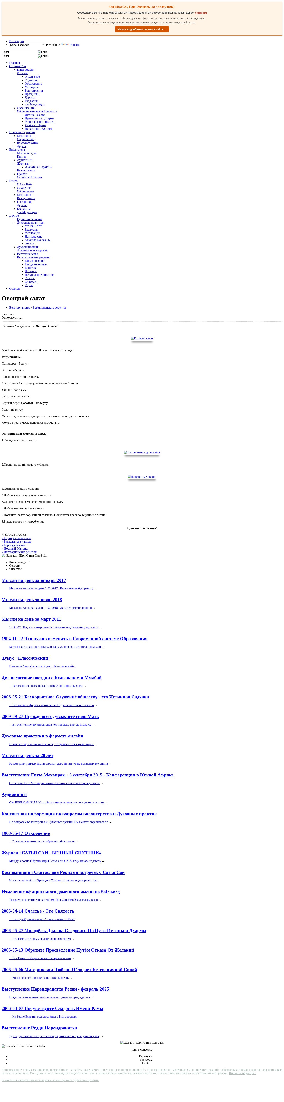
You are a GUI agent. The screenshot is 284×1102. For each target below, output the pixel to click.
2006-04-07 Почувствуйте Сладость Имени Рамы (52, 1008)
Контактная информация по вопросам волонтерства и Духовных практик (79, 813)
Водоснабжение (27, 142)
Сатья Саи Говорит (29, 177)
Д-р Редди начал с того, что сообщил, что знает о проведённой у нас (54, 1036)
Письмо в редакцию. (242, 1073)
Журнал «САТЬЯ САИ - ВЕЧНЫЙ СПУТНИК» (51, 852)
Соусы (29, 285)
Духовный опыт (27, 247)
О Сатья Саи (17, 66)
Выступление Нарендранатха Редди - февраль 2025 (55, 989)
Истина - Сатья (35, 114)
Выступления (34, 90)
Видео (13, 180)
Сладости (31, 281)
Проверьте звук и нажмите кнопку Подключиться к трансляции (51, 744)
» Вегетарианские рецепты (19, 552)
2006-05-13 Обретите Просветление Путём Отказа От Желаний (68, 950)
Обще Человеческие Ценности (37, 111)
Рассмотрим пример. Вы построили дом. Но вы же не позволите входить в (58, 763)
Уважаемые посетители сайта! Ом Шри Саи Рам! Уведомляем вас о (53, 899)
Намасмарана (33, 236)
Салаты (30, 278)
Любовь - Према (35, 125)
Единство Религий (29, 219)
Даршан (30, 97)
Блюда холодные (36, 264)
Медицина (32, 87)
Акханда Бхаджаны (37, 240)
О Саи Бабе (32, 76)
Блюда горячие (34, 260)
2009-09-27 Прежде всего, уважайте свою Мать (50, 716)
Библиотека (17, 149)
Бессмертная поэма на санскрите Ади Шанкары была (46, 685)
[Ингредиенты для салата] (142, 452)
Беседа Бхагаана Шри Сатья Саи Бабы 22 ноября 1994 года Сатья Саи (55, 646)
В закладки (16, 41)
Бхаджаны (31, 101)
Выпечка (31, 267)
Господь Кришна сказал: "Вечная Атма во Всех (42, 919)
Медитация (32, 233)
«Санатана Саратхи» (38, 167)
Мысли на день (27, 153)
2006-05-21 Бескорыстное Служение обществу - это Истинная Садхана (75, 696)
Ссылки (14, 288)
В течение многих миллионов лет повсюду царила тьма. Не (50, 724)
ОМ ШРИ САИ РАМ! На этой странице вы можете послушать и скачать (57, 802)
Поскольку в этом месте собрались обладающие (42, 841)
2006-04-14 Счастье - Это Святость (38, 911)
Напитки (31, 271)
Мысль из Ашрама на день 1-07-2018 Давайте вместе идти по (50, 607)
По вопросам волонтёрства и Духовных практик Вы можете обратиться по (58, 822)
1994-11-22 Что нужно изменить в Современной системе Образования (75, 638)
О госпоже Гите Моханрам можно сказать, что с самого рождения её (54, 783)
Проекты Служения (22, 132)
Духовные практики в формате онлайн (42, 735)
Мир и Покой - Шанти (39, 121)
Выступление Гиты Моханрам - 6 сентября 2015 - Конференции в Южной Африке (88, 774)
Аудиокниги (25, 160)
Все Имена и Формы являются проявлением (40, 938)
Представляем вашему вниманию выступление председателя (49, 997)
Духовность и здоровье (32, 250)
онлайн (29, 243)
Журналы (23, 163)
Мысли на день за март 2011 (31, 619)
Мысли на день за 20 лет (27, 755)
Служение (31, 80)
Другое (21, 146)
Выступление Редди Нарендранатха (39, 1027)
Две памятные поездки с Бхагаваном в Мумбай (52, 677)
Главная (14, 62)
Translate (74, 44)
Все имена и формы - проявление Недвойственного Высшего (51, 705)
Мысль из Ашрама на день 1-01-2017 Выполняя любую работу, (51, 588)
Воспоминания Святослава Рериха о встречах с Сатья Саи (63, 872)
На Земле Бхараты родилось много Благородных (43, 1016)
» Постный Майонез (15, 548)
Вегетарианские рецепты (33, 257)
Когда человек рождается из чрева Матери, (39, 977)
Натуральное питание (39, 274)
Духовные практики (30, 222)
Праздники (32, 94)
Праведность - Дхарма (39, 118)
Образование (33, 83)
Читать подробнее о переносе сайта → (142, 29)
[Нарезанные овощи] (142, 476)
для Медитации (35, 104)
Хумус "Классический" (26, 658)
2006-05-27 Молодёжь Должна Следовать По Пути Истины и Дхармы (74, 930)
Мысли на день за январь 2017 (34, 580)
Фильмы (22, 73)
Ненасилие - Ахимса (38, 128)
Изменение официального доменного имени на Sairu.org (61, 891)
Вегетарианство (27, 253)
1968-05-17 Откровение (26, 833)
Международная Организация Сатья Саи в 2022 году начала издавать (55, 861)
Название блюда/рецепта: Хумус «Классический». (42, 666)
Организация (25, 107)
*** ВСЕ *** (33, 226)
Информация (25, 69)
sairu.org (201, 12)
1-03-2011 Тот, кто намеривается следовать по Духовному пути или (53, 627)
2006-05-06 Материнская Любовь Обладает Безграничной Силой (69, 969)
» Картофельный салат (16, 538)
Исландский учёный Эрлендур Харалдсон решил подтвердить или (53, 880)
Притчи (22, 174)
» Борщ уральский (14, 545)
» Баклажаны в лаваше (16, 541)
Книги (21, 156)
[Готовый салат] (142, 338)
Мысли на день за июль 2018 (32, 599)
